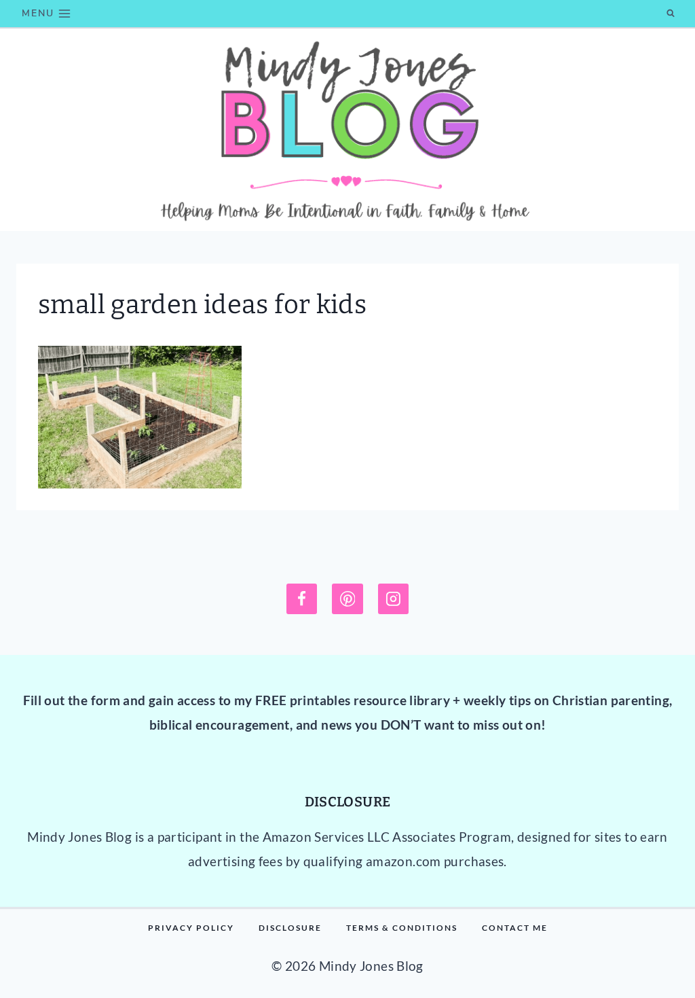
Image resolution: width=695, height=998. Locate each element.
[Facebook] (302, 599)
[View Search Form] (670, 13)
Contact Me (515, 928)
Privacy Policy (191, 928)
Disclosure (290, 928)
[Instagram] (393, 599)
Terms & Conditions (401, 928)
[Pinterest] (347, 599)
